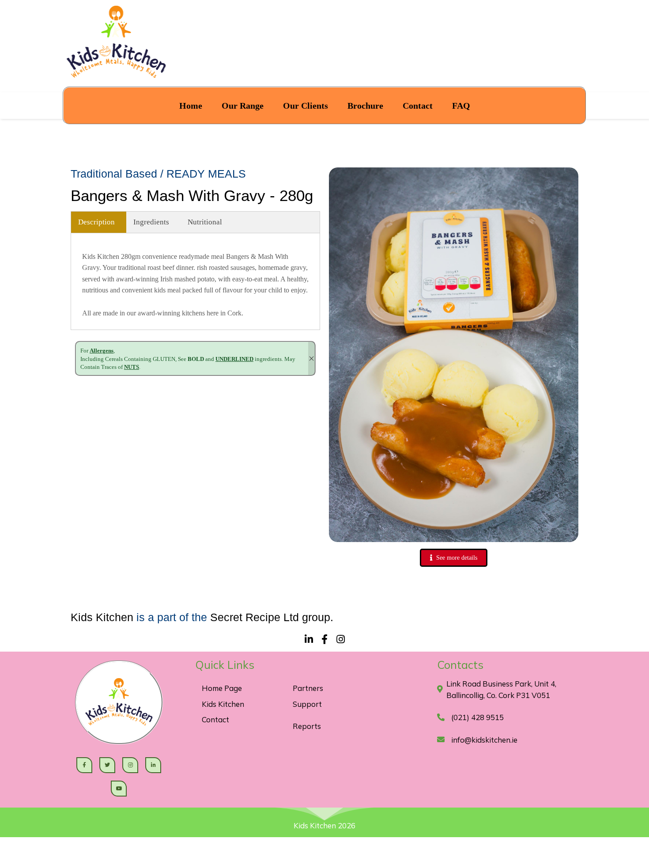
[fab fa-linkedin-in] (309, 638)
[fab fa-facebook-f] (324, 638)
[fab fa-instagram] (340, 638)
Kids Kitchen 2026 (324, 825)
